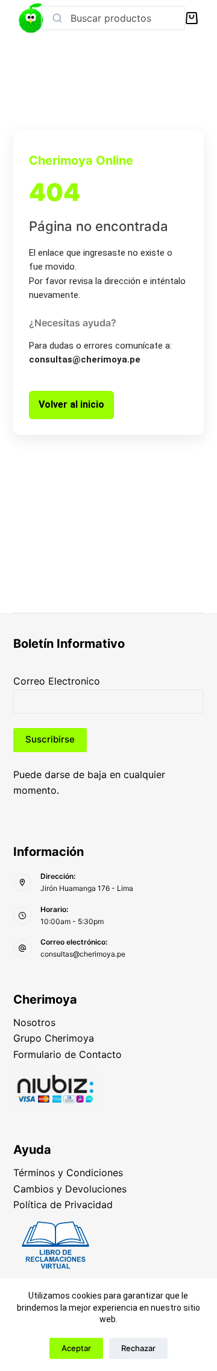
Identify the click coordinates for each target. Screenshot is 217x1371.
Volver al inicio (71, 404)
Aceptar (76, 1348)
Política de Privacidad (63, 1204)
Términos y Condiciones (68, 1173)
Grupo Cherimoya (53, 1038)
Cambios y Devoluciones (70, 1189)
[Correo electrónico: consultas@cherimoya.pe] (22, 948)
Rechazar (138, 1348)
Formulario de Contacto (67, 1054)
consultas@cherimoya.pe (82, 953)
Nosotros (34, 1022)
